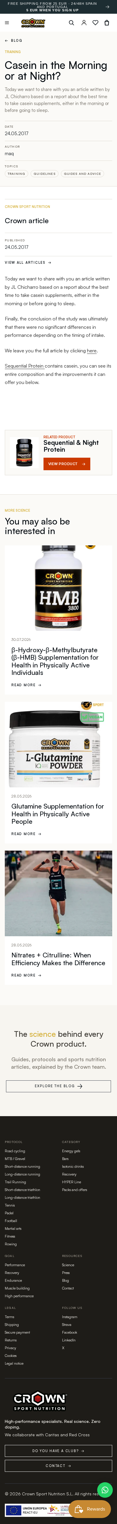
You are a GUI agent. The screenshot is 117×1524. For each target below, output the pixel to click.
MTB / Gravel (15, 1158)
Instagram (69, 1317)
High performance (19, 1296)
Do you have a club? (58, 1451)
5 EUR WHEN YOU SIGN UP (52, 10)
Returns (10, 1340)
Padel (9, 1213)
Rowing (11, 1244)
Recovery (69, 1174)
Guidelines (45, 173)
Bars (65, 1158)
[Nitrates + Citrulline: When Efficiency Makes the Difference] (58, 893)
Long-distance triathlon (22, 1197)
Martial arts (13, 1228)
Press (66, 1272)
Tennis (10, 1205)
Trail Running (15, 1182)
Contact (68, 1288)
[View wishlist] (95, 23)
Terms (9, 1317)
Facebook (69, 1332)
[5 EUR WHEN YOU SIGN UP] (107, 7)
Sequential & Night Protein (71, 446)
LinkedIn (69, 1340)
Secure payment (17, 1332)
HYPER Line (71, 1182)
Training (16, 173)
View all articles (28, 262)
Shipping (12, 1324)
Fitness (10, 1236)
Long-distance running (22, 1174)
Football (11, 1220)
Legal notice (14, 1363)
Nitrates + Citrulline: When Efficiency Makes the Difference (58, 959)
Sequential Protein (25, 366)
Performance (15, 1265)
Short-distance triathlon (22, 1189)
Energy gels (71, 1151)
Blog (13, 40)
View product (67, 464)
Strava (66, 1324)
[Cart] (106, 23)
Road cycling (15, 1151)
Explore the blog (55, 1086)
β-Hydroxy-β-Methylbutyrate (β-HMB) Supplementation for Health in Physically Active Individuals (55, 661)
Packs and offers (74, 1189)
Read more (26, 685)
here (92, 351)
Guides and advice (82, 173)
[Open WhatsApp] (105, 1490)
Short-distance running (22, 1166)
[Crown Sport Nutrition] (33, 22)
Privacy (10, 1348)
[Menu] (7, 23)
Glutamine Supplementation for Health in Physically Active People (57, 813)
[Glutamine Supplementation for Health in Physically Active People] (58, 744)
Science (68, 1265)
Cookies (10, 1355)
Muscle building (17, 1288)
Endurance (13, 1280)
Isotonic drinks (73, 1166)
